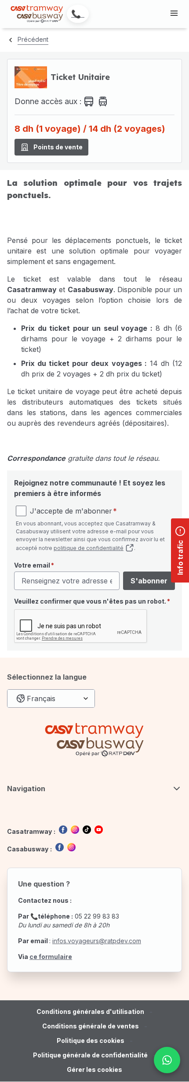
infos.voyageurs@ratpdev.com (96, 940)
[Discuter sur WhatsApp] (167, 1060)
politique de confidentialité (89, 548)
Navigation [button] (26, 788)
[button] (94, 1070)
